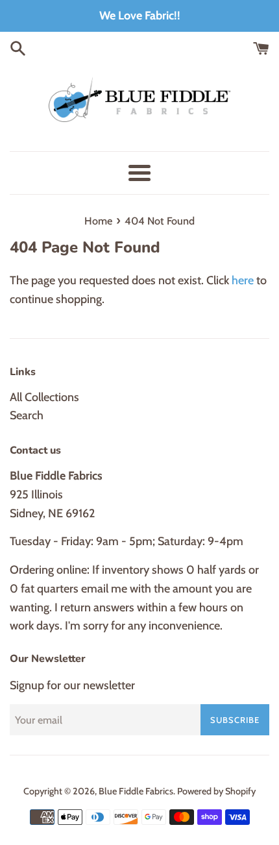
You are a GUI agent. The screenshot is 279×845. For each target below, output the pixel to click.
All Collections (44, 397)
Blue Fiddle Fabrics (136, 791)
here (243, 280)
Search (26, 415)
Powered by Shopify (216, 791)
